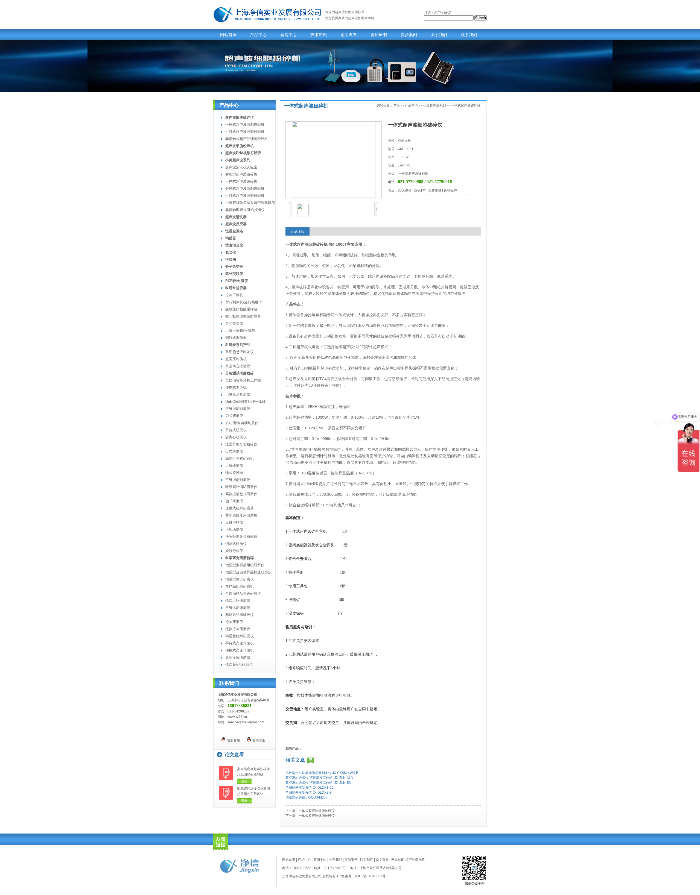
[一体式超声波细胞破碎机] (333, 160)
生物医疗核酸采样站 (241, 309)
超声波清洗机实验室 (241, 167)
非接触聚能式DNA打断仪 (245, 210)
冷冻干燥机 (234, 295)
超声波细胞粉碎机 (361, 18)
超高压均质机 (236, 359)
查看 (244, 781)
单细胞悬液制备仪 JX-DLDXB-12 (309, 788)
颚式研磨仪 (234, 501)
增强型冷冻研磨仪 (239, 579)
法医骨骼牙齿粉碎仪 (241, 444)
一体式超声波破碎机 (241, 181)
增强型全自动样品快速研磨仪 (248, 572)
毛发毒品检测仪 (237, 394)
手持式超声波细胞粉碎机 (244, 132)
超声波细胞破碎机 (312, 244)
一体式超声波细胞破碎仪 (317, 811)
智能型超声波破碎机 (241, 174)
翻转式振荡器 (236, 338)
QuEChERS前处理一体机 (245, 402)
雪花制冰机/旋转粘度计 (243, 302)
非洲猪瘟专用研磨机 (241, 515)
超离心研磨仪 (236, 437)
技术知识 (318, 35)
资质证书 (379, 35)
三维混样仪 (234, 522)
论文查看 (348, 35)
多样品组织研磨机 (239, 586)
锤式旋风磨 (234, 473)
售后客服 (258, 740)
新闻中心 (288, 35)
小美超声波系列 (434, 105)
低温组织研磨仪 (237, 600)
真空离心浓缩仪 (237, 366)
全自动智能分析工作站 (243, 380)
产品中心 (258, 35)
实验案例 (409, 35)
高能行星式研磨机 (239, 458)
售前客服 (232, 740)
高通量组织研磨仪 (239, 636)
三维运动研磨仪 (237, 608)
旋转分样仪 (234, 551)
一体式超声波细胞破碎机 (244, 124)
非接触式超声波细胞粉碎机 (246, 139)
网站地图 (397, 860)
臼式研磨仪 (234, 451)
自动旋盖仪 (234, 323)
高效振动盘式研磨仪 (241, 494)
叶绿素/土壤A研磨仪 (241, 487)
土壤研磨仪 (234, 465)
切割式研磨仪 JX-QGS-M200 (306, 797)
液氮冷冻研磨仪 (237, 629)
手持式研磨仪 (236, 430)
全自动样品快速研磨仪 (243, 593)
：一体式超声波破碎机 (411, 173)
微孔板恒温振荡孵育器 (243, 316)
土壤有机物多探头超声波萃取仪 (250, 203)
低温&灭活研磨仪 (239, 664)
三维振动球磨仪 (237, 409)
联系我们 (469, 35)
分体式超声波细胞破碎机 (244, 188)
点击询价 (404, 141)
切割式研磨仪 (236, 544)
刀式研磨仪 (234, 416)
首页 (396, 105)
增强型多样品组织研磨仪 (244, 565)
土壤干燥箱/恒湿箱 (240, 330)
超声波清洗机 (415, 860)
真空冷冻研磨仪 (237, 657)
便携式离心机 (236, 387)
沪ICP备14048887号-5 (372, 876)
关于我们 (439, 35)
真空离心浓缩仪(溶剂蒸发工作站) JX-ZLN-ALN (319, 778)
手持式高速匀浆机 (239, 643)
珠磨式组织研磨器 (239, 508)
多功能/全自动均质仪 (241, 423)
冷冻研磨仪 (234, 622)
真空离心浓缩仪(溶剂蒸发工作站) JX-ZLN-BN (318, 783)
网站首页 (228, 35)
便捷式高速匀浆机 (239, 650)
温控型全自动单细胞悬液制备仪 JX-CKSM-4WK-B (321, 773)
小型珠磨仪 (234, 529)
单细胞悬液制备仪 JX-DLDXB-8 (308, 792)
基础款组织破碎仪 (239, 615)
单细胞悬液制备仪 (239, 352)
